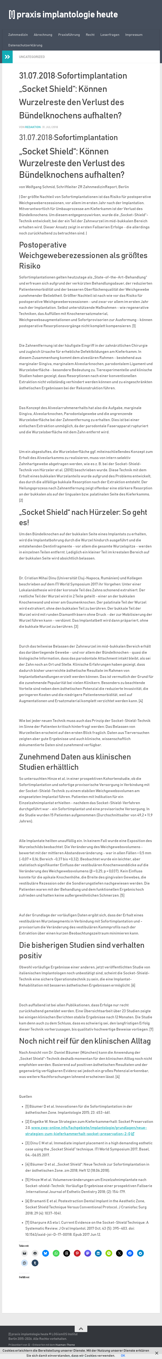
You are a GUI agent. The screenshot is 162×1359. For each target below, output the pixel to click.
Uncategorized (32, 57)
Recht (90, 34)
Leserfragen (109, 34)
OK (123, 1355)
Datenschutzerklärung (25, 45)
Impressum (134, 34)
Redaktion (33, 127)
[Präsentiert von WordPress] (29, 1345)
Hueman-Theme (65, 1345)
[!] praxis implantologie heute (63, 14)
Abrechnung (43, 34)
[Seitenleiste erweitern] (7, 57)
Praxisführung (69, 34)
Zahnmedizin (18, 34)
